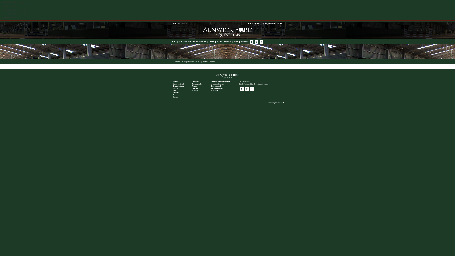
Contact (244, 42)
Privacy (195, 90)
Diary (219, 42)
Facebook (251, 42)
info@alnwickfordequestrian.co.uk (265, 23)
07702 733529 (245, 82)
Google (261, 42)
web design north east (276, 103)
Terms (194, 86)
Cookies (195, 88)
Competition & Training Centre (192, 42)
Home (174, 42)
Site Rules (195, 82)
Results (227, 42)
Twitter (256, 42)
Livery (211, 42)
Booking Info (197, 84)
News (236, 42)
